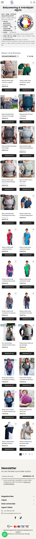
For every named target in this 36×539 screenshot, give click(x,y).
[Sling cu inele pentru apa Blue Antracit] (9, 430)
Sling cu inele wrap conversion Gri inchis (26, 312)
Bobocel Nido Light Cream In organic (7, 81)
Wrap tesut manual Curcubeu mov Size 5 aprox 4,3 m (8, 379)
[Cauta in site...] (31, 2)
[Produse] (2, 2)
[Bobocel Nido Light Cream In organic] (9, 69)
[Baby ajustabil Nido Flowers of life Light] (9, 103)
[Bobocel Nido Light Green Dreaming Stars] (27, 135)
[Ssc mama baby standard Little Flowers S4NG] (9, 332)
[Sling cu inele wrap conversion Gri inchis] (27, 300)
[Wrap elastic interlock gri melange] (27, 332)
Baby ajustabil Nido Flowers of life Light (8, 115)
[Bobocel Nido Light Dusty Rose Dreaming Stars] (9, 169)
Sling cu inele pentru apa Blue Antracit (8, 442)
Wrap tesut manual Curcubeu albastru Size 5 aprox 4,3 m (9, 410)
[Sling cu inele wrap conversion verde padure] (27, 69)
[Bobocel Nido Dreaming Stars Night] (9, 135)
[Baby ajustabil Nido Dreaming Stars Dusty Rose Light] (9, 202)
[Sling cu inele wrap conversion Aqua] (27, 236)
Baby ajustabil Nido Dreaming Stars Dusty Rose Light (8, 214)
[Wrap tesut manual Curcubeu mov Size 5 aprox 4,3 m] (9, 366)
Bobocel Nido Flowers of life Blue (26, 115)
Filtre (30, 56)
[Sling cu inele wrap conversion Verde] (27, 268)
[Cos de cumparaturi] (34, 2)
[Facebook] (15, 518)
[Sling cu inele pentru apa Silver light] (27, 430)
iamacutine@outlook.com (12, 513)
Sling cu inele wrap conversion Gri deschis (8, 312)
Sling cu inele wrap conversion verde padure (25, 81)
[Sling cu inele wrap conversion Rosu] (9, 236)
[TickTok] (20, 518)
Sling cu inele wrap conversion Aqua (25, 248)
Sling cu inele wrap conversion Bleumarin (26, 214)
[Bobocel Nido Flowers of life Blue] (27, 103)
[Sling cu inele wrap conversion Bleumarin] (27, 202)
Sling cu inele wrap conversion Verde (25, 280)
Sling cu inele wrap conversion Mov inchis (8, 280)
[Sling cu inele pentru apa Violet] (27, 398)
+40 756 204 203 (8, 511)
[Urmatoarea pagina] (32, 454)
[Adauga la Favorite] (15, 62)
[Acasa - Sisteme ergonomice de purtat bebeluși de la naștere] (12, 2)
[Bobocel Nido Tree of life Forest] (27, 169)
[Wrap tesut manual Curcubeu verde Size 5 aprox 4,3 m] (27, 366)
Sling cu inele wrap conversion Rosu (7, 248)
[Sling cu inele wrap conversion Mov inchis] (9, 268)
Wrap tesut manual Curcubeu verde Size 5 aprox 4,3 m (26, 379)
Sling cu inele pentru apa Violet (26, 410)
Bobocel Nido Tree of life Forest (26, 181)
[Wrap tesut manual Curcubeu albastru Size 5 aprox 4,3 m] (9, 398)
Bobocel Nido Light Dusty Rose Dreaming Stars (8, 181)
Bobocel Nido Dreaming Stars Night (9, 147)
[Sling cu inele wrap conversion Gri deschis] (9, 300)
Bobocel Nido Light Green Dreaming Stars (26, 147)
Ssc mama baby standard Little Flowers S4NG (9, 344)
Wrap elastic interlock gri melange (26, 344)
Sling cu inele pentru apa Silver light (26, 442)
